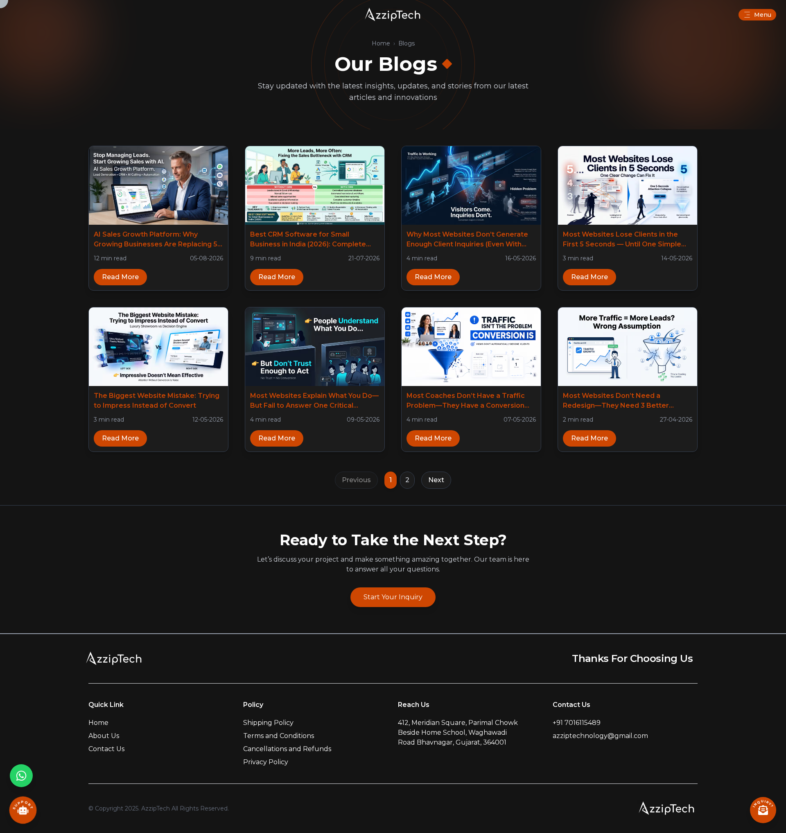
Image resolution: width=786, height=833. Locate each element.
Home (381, 43)
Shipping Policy (268, 723)
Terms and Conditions (278, 736)
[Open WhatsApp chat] (21, 775)
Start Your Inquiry (393, 597)
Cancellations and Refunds (287, 749)
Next (436, 480)
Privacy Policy (265, 762)
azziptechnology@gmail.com (600, 736)
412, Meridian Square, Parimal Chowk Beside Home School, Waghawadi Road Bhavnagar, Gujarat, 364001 (458, 732)
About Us (103, 736)
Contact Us (106, 749)
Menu (762, 14)
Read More (120, 277)
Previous (356, 480)
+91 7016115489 (577, 723)
